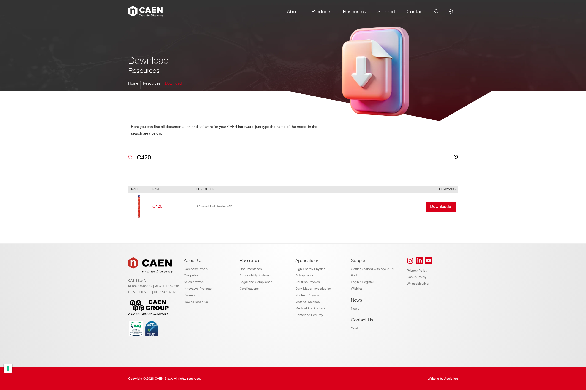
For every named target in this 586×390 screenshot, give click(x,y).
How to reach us (196, 301)
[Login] (450, 11)
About (293, 11)
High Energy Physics (310, 269)
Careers (189, 295)
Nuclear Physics (307, 295)
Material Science (307, 301)
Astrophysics (304, 275)
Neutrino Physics (307, 282)
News (355, 308)
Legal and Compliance (256, 282)
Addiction (451, 378)
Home (133, 83)
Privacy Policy (417, 270)
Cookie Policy (416, 277)
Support (386, 11)
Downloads (440, 207)
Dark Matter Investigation (313, 288)
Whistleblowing (418, 283)
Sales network (194, 282)
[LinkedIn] (419, 260)
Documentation (251, 269)
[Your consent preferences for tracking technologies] (8, 368)
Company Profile (196, 269)
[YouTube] (428, 260)
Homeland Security (309, 314)
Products (321, 11)
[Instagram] (410, 260)
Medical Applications (310, 308)
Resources (354, 11)
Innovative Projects (198, 288)
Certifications (249, 288)
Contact (415, 11)
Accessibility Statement (256, 275)
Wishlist (356, 288)
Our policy (191, 275)
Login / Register (362, 282)
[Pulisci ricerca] (456, 157)
